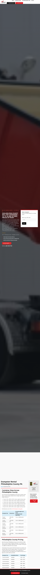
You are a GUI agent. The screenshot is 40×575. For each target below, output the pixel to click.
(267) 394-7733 (34, 501)
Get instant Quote (24, 573)
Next (24, 223)
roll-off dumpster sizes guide (17, 508)
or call (7, 245)
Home (2, 486)
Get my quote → (6, 243)
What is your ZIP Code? (26, 217)
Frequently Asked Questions (34, 488)
